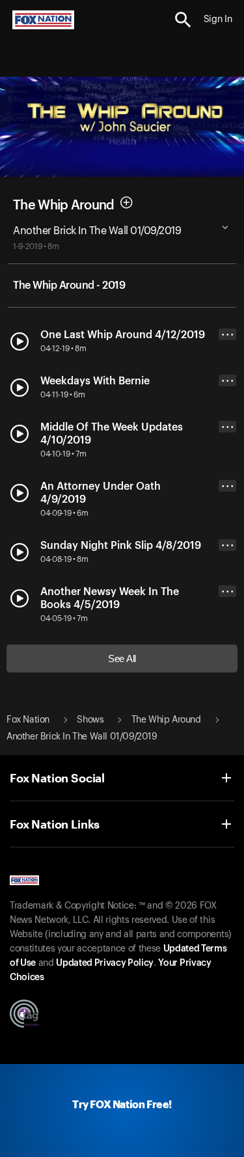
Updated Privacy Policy (105, 963)
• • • (228, 334)
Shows (90, 720)
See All (122, 658)
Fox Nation (28, 720)
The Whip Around (64, 204)
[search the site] (183, 20)
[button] (183, 20)
